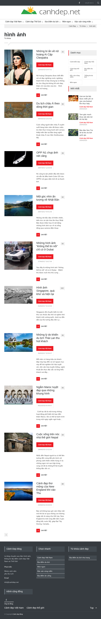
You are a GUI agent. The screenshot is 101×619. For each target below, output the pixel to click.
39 (63, 153)
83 (63, 244)
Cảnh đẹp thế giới (74, 69)
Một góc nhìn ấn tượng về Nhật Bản (47, 198)
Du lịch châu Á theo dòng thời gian (48, 105)
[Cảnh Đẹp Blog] (50, 15)
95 (63, 335)
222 (62, 288)
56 (63, 388)
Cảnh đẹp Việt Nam (13, 21)
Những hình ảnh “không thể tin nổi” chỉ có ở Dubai (47, 246)
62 (63, 197)
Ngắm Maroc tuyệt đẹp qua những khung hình (47, 390)
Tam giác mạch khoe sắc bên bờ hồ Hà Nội (86, 116)
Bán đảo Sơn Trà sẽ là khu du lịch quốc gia (86, 132)
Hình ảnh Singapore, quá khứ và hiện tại (45, 291)
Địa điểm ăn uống (44, 576)
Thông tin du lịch (88, 76)
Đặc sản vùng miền (83, 21)
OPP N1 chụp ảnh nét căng (47, 154)
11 (63, 52)
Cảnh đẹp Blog (18, 614)
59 (63, 435)
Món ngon (66, 21)
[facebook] (79, 3)
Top (92, 608)
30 (63, 104)
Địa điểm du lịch (52, 21)
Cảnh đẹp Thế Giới (33, 21)
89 (63, 484)
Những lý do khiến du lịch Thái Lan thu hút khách (48, 338)
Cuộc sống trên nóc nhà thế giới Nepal (47, 436)
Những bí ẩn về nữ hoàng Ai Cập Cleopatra (47, 54)
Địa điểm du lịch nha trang (79, 558)
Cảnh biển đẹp (75, 62)
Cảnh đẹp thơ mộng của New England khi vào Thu (45, 488)
